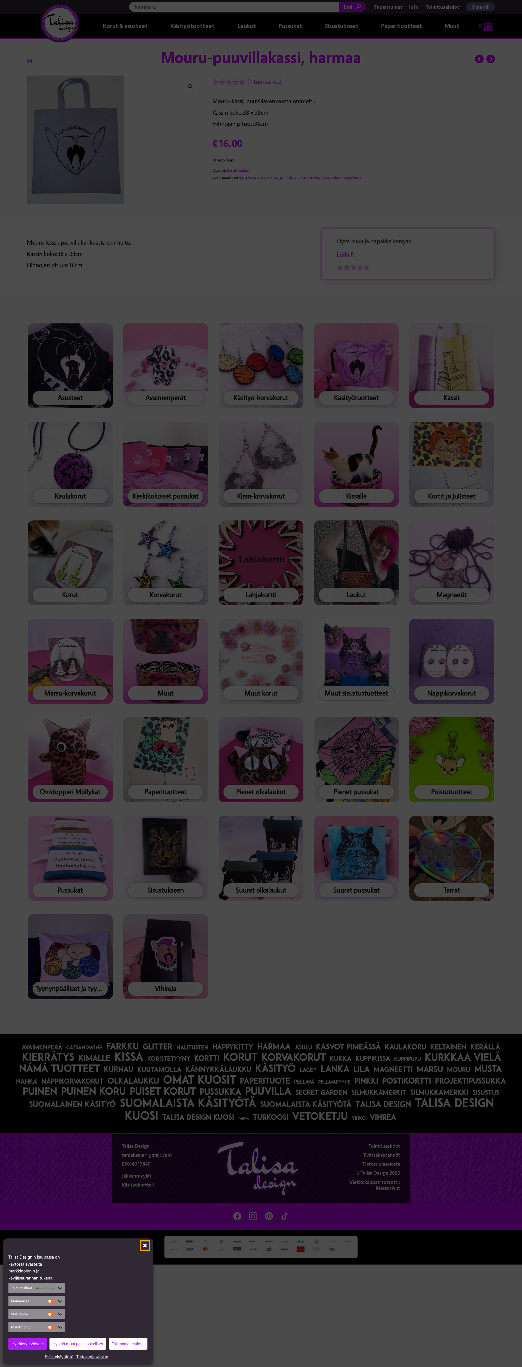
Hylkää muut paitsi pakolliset (77, 1343)
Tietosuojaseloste (92, 1356)
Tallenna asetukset (128, 1343)
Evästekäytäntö (59, 1356)
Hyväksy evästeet (27, 1343)
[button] (145, 1245)
